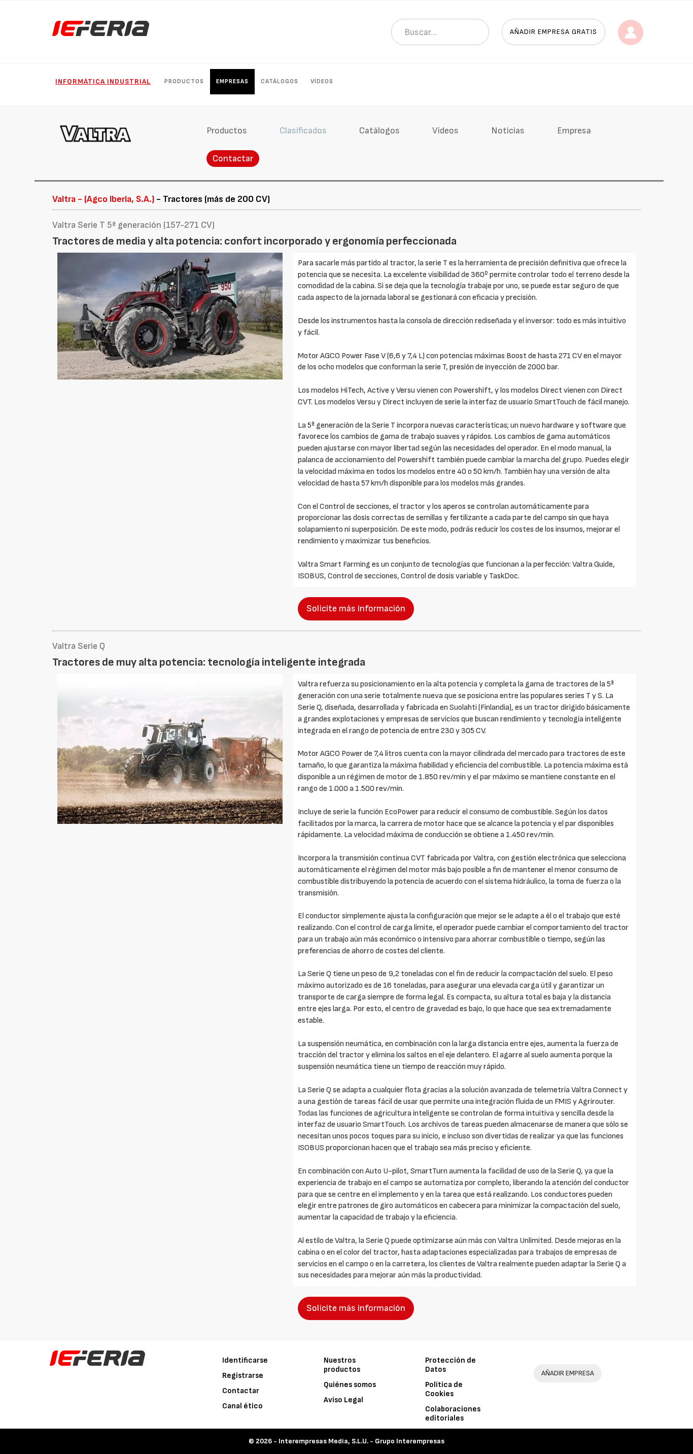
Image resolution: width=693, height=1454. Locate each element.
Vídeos (321, 81)
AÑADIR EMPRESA (567, 1373)
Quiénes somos (350, 1385)
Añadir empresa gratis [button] (553, 31)
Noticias (508, 130)
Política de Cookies (444, 1389)
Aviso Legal (343, 1400)
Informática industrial (103, 81)
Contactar (233, 158)
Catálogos (279, 81)
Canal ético (242, 1406)
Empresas (232, 81)
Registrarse (242, 1375)
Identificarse (245, 1360)
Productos (184, 81)
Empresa (574, 130)
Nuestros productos (342, 1365)
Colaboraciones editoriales (452, 1413)
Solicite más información (355, 608)
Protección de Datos (450, 1365)
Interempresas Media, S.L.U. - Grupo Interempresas (361, 1441)
